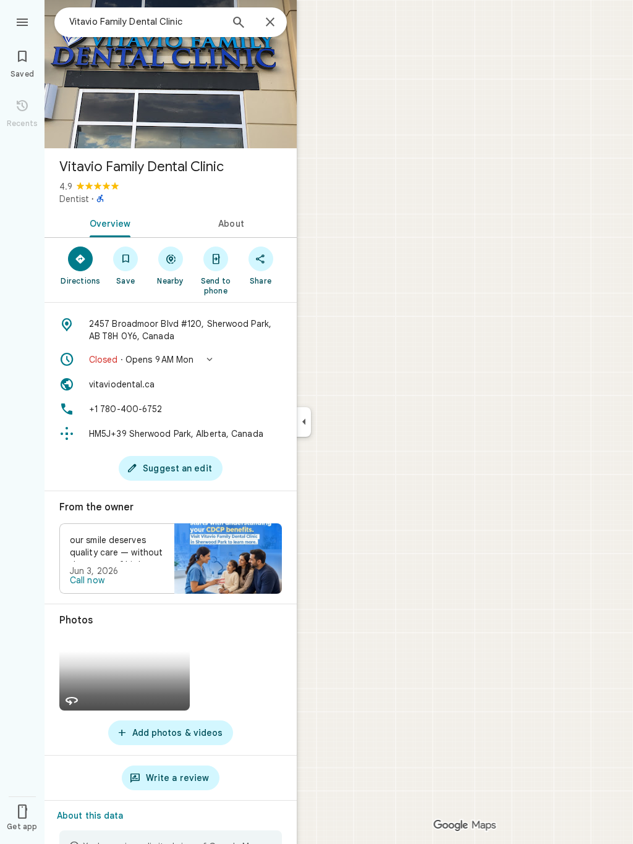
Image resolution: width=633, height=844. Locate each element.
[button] (171, 359)
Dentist (74, 199)
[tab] (107, 222)
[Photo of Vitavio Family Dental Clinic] (171, 74)
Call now (87, 580)
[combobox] (145, 21)
